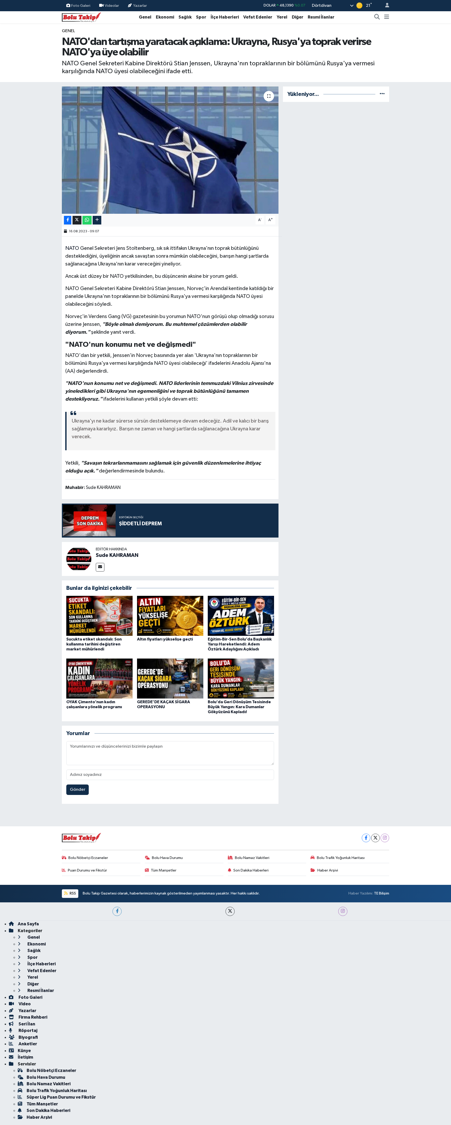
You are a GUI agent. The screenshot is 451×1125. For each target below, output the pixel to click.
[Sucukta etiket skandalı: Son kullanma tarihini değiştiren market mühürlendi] (99, 616)
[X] (375, 838)
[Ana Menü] (386, 17)
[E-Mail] (100, 567)
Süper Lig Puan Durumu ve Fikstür (61, 1097)
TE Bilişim (381, 893)
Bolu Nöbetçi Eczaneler (88, 858)
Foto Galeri (80, 5)
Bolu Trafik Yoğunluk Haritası (341, 858)
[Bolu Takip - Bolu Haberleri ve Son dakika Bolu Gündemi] (81, 17)
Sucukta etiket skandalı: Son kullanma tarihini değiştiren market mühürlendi (94, 644)
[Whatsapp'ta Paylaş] (87, 220)
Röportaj (27, 1030)
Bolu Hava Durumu (167, 858)
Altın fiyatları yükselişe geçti (165, 639)
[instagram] (342, 911)
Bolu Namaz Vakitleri (252, 858)
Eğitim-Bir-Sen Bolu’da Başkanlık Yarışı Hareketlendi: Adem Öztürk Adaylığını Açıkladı (240, 644)
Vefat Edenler (257, 17)
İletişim (25, 1057)
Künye (24, 1050)
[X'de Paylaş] (77, 220)
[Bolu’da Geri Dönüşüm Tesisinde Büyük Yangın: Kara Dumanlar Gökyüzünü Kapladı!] (241, 678)
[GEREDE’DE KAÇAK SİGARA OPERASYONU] (170, 678)
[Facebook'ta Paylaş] (67, 220)
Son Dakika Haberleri (251, 870)
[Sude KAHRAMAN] (78, 559)
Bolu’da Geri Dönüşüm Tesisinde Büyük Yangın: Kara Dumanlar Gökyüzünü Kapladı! (239, 707)
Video (24, 1004)
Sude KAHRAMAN (117, 555)
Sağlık (185, 17)
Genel (145, 17)
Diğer (297, 17)
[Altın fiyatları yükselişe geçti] (170, 616)
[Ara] (377, 17)
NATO (72, 248)
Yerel (282, 17)
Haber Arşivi (327, 870)
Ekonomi (165, 17)
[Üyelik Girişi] (385, 5)
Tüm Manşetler (163, 870)
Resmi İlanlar (321, 17)
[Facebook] (366, 838)
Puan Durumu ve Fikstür (87, 870)
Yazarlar (140, 5)
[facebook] (117, 911)
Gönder (77, 789)
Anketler (27, 1044)
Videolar (112, 5)
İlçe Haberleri (225, 17)
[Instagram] (385, 838)
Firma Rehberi (32, 1017)
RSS (72, 893)
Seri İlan (26, 1024)
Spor (201, 17)
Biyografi (28, 1037)
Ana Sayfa (28, 924)
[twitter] (230, 911)
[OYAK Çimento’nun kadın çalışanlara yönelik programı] (99, 678)
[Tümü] (382, 94)
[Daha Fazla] (97, 220)
